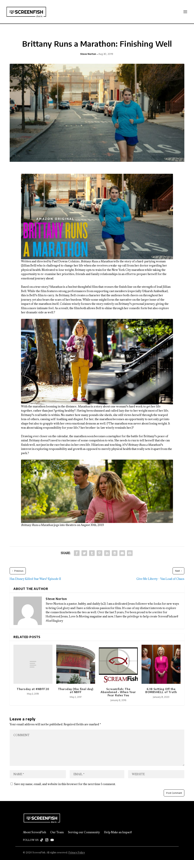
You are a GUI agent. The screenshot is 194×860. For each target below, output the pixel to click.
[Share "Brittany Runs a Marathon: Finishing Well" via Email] (122, 553)
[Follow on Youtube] (52, 840)
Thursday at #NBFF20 (33, 689)
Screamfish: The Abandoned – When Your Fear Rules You (118, 692)
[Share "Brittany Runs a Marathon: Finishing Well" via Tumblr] (92, 553)
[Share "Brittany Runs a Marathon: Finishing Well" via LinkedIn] (107, 553)
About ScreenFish (34, 832)
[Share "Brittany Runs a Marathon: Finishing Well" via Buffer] (114, 553)
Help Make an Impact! (118, 832)
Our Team (57, 832)
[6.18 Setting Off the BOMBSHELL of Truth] (161, 664)
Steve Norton (88, 53)
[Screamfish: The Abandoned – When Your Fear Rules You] (118, 664)
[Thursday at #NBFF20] (32, 664)
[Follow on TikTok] (41, 840)
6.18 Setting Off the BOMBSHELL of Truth (161, 690)
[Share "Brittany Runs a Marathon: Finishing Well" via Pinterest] (99, 553)
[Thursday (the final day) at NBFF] (75, 664)
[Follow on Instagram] (46, 840)
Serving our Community (84, 832)
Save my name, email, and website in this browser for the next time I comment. (65, 784)
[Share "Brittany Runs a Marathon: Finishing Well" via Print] (130, 553)
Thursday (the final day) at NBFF (75, 690)
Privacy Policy (76, 852)
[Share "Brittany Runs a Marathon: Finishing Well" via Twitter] (84, 553)
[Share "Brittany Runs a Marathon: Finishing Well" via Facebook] (77, 553)
